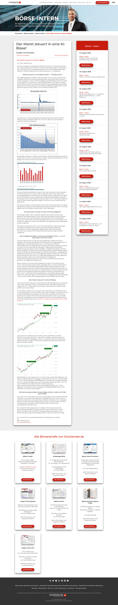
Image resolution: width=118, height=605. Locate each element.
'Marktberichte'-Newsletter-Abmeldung (91, 585)
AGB (56, 588)
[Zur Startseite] (15, 2)
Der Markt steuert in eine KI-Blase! (59, 33)
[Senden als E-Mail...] (68, 580)
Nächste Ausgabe (23, 55)
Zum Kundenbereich (102, 2)
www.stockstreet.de (24, 422)
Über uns (50, 588)
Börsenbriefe (43, 588)
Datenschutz (62, 588)
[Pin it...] (62, 580)
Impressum (70, 588)
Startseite (18, 33)
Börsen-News (29, 33)
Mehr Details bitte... (28, 479)
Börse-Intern (40, 33)
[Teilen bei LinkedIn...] (65, 580)
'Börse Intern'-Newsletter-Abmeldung (26, 585)
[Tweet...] (53, 580)
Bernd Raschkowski (29, 467)
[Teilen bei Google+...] (56, 580)
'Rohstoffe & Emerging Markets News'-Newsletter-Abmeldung (59, 585)
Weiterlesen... (86, 65)
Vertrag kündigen (81, 588)
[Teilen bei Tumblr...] (59, 580)
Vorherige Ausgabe (61, 55)
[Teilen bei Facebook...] (50, 580)
